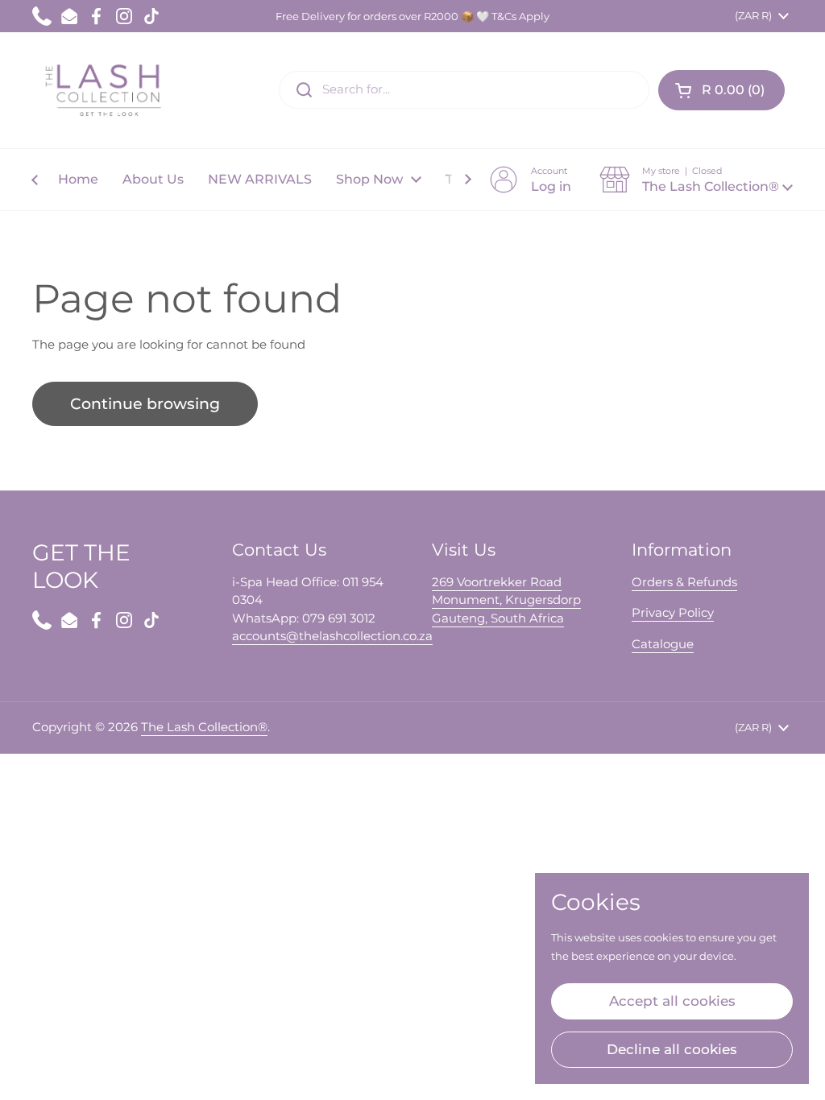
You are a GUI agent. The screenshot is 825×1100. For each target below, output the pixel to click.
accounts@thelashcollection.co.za (332, 635)
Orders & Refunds (684, 581)
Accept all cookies (672, 1001)
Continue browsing (145, 404)
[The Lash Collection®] (106, 90)
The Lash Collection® (204, 726)
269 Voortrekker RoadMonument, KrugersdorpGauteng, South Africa (506, 600)
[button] (721, 90)
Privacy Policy (673, 612)
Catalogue (663, 643)
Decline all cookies (672, 1049)
